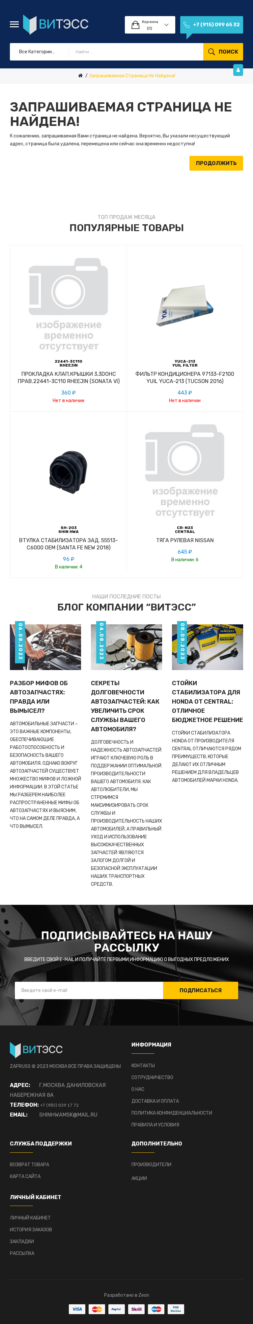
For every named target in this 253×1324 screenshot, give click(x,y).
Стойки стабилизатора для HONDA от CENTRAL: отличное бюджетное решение (207, 702)
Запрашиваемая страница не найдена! (132, 76)
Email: (19, 1115)
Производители (151, 1165)
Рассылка (22, 1253)
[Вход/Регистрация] (238, 70)
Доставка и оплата (155, 1101)
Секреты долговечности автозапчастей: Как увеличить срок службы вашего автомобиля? (125, 706)
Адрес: (20, 1085)
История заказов (31, 1230)
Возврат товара (29, 1165)
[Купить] (46, 550)
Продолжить (216, 163)
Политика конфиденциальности (171, 1113)
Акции (139, 1178)
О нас (137, 1089)
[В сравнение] (68, 384)
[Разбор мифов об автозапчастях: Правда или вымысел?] (45, 647)
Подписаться (201, 990)
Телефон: (24, 1105)
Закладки (22, 1241)
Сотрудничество (152, 1077)
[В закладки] (53, 384)
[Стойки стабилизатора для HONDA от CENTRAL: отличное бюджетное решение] (207, 647)
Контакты (143, 1066)
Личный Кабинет (30, 1218)
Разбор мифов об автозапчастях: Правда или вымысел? (39, 697)
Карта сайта (25, 1176)
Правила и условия (155, 1125)
